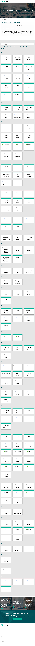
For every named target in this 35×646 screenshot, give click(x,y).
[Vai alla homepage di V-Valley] (4, 1)
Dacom (17, 169)
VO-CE (17, 539)
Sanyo (29, 438)
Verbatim (17, 524)
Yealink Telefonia (6, 572)
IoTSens (17, 272)
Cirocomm (17, 137)
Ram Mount (6, 412)
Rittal (17, 420)
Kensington (17, 283)
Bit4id (6, 117)
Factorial (6, 221)
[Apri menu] (33, 1)
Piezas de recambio (6, 375)
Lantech (17, 294)
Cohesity (28, 137)
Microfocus (29, 312)
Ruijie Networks (6, 427)
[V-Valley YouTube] (4, 637)
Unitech (6, 513)
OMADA (17, 349)
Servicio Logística (29, 446)
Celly (29, 128)
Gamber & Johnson (6, 239)
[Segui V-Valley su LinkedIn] (1, 637)
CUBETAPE (6, 156)
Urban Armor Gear (17, 513)
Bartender (17, 109)
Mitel (17, 320)
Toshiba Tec (29, 487)
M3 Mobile (6, 312)
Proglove (17, 383)
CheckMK (6, 137)
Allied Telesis (17, 78)
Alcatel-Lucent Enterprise (29, 70)
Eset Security (6, 210)
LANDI (6, 294)
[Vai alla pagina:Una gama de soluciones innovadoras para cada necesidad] (14, 607)
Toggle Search (31, 1)
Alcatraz (6, 78)
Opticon (6, 357)
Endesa (17, 195)
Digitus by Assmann (6, 184)
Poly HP (17, 375)
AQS (29, 87)
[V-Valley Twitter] (3, 637)
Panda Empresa (6, 368)
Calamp (6, 128)
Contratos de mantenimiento (6, 148)
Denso (17, 176)
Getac (17, 239)
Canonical (17, 128)
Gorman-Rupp (28, 239)
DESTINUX (29, 176)
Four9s (6, 228)
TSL (17, 502)
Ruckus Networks (29, 420)
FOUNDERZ (29, 221)
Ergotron (28, 202)
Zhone (17, 583)
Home (2, 19)
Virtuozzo (6, 539)
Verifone (28, 524)
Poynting (28, 375)
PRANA (6, 383)
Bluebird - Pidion (17, 117)
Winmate (28, 550)
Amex (29, 78)
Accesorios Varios (17, 59)
